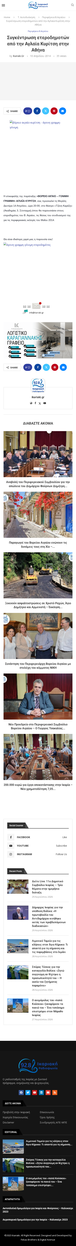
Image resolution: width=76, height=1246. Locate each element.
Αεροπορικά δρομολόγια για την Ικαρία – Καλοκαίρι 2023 (35, 1219)
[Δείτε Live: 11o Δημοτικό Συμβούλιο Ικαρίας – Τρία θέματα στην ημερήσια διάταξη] (17, 887)
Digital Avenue (47, 1239)
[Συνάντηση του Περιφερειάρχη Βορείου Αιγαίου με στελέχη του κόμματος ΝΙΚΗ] (38, 636)
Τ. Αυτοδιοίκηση (26, 17)
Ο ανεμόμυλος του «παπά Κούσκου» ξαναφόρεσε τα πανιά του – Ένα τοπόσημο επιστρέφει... (46, 1182)
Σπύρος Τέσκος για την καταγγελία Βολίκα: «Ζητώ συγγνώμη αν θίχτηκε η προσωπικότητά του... (48, 1163)
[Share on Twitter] (45, 110)
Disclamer (8, 1122)
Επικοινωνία (47, 1112)
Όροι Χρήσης (47, 1117)
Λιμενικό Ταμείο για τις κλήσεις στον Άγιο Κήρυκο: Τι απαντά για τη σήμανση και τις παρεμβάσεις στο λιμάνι (50, 946)
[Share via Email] (62, 110)
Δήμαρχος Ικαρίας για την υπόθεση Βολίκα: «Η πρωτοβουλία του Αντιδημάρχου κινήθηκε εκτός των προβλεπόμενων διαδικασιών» (49, 917)
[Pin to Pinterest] (54, 110)
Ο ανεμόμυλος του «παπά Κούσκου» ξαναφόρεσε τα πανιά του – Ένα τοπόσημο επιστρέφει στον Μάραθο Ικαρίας (48, 1008)
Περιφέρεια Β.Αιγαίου (53, 17)
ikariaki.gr (18, 56)
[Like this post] (29, 111)
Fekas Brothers (29, 1239)
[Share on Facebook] (37, 110)
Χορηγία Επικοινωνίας (15, 1117)
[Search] (72, 5)
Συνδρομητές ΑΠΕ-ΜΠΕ (53, 1122)
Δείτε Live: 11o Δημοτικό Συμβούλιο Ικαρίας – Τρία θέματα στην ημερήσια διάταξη (47, 887)
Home (7, 17)
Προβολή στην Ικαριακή (16, 1112)
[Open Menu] (3, 5)
